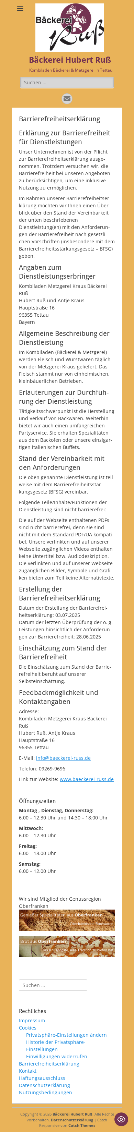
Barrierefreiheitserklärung (49, 1063)
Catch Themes (81, 1125)
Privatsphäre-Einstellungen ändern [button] (66, 1035)
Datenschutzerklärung (44, 1085)
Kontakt (27, 1071)
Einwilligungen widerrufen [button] (56, 1056)
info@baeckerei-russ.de (63, 758)
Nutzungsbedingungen (45, 1092)
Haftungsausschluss (42, 1078)
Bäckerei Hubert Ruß (70, 60)
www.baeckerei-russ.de (87, 779)
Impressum (32, 1020)
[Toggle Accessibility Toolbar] (121, 1119)
